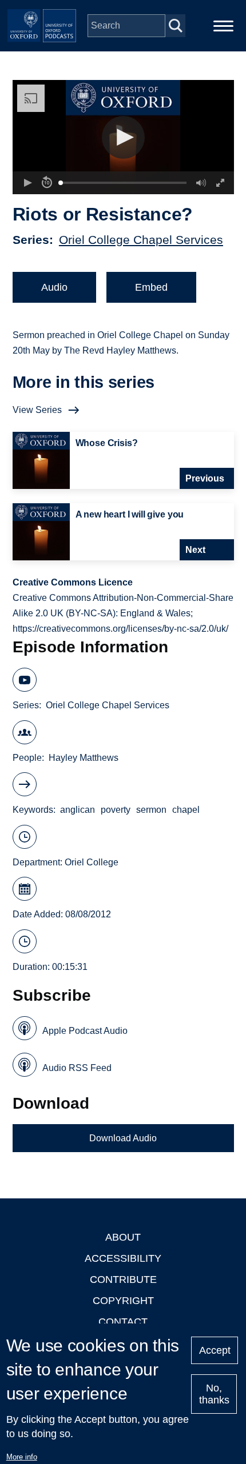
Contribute (123, 1279)
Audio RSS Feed (77, 1068)
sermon (151, 810)
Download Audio (123, 1138)
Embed (151, 287)
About (123, 1237)
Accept (215, 1350)
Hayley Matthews (83, 758)
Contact (123, 1321)
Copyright (123, 1300)
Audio (54, 287)
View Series (37, 410)
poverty (115, 810)
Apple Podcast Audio (85, 1031)
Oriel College (91, 862)
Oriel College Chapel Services (141, 239)
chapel (186, 810)
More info (21, 1457)
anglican (77, 810)
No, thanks (214, 1394)
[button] (123, 137)
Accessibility (123, 1258)
